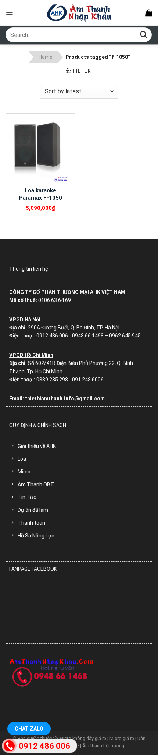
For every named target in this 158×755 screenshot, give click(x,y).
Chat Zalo (29, 729)
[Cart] (148, 13)
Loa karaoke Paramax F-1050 (40, 194)
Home (46, 57)
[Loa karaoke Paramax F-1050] (40, 150)
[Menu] (9, 12)
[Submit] (143, 34)
